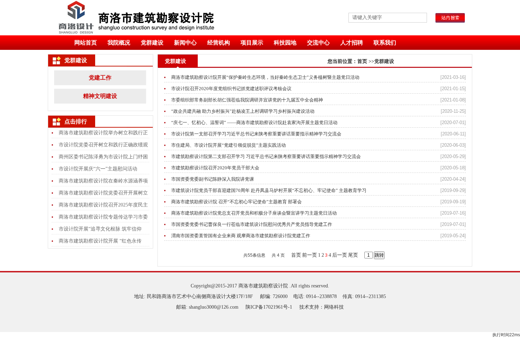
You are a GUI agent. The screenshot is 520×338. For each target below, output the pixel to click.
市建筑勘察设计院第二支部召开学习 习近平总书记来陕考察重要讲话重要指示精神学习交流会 (266, 156)
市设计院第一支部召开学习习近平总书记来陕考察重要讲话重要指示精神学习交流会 (256, 133)
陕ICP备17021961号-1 (268, 307)
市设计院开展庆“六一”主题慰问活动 (98, 168)
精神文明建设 (100, 96)
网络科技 (334, 307)
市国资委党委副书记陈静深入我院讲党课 (212, 179)
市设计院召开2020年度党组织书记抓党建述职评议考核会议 (231, 88)
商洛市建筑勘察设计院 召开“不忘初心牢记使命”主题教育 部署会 (236, 201)
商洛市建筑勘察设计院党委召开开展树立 (103, 193)
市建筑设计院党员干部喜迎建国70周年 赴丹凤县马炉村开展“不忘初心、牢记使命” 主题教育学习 (268, 190)
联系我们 (385, 43)
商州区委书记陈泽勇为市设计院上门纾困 (103, 156)
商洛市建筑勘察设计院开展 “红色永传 (100, 241)
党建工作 (100, 78)
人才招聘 (351, 43)
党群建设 (152, 43)
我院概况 (119, 43)
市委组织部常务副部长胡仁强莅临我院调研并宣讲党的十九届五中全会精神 (247, 100)
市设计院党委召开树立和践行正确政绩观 (103, 144)
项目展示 (252, 43)
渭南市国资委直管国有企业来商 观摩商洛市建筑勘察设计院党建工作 (240, 235)
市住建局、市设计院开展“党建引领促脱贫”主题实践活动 (228, 145)
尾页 (353, 255)
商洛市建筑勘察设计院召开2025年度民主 (103, 205)
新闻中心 (185, 43)
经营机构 (218, 43)
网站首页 (85, 43)
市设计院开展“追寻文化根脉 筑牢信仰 (100, 229)
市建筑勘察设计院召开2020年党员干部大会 (215, 167)
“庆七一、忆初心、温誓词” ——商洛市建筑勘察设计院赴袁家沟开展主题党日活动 (254, 122)
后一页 (339, 255)
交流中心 (318, 43)
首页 (362, 61)
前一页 (309, 255)
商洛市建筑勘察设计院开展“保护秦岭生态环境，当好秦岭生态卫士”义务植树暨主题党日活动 (265, 77)
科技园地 (285, 43)
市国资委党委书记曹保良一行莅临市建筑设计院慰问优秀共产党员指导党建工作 (251, 224)
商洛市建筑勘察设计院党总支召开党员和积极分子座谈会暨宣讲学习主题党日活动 (254, 213)
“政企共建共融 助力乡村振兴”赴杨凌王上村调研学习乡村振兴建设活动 (242, 111)
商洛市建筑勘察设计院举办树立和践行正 (103, 132)
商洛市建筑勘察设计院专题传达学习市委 (103, 217)
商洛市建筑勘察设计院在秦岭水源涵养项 (103, 180)
